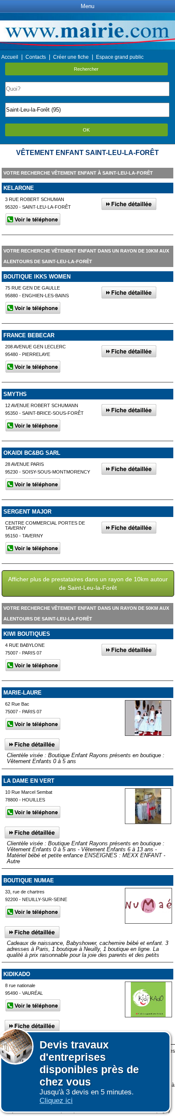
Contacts (35, 57)
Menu (87, 6)
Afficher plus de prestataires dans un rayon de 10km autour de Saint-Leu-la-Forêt (88, 583)
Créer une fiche (71, 57)
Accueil (9, 57)
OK (86, 129)
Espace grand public (120, 57)
